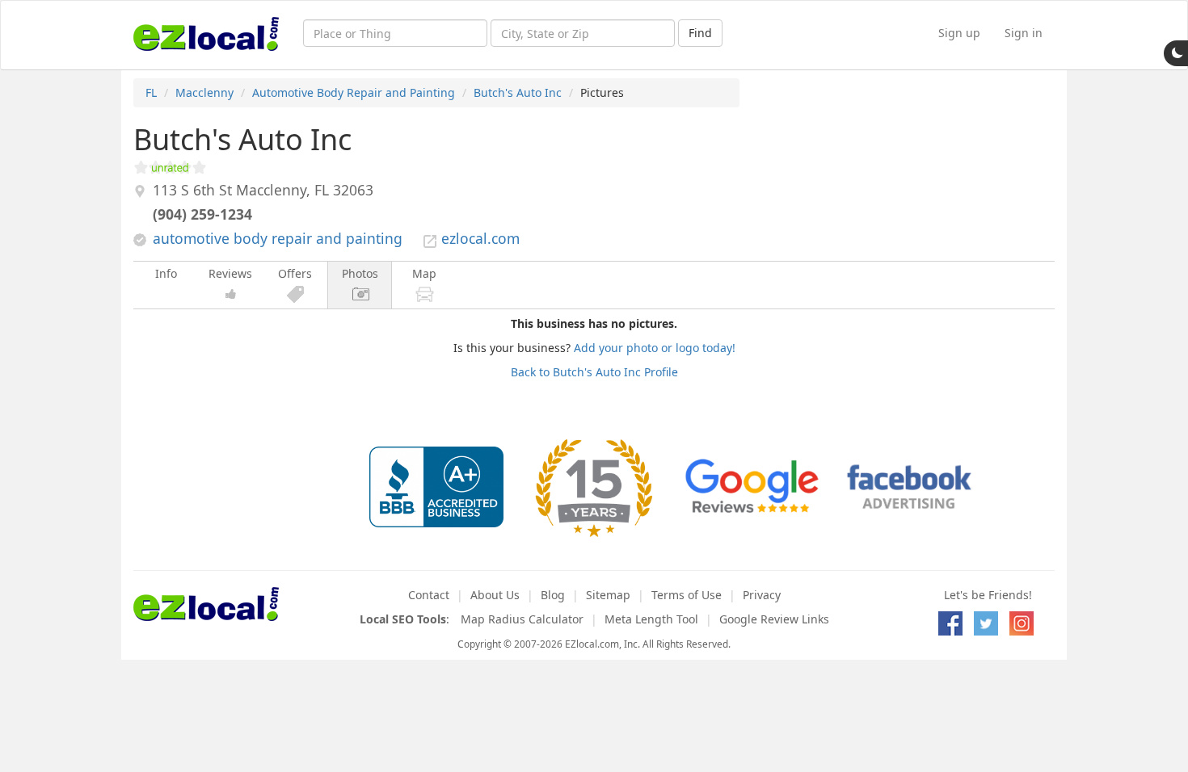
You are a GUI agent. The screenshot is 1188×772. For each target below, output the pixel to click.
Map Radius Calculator (522, 619)
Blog (553, 594)
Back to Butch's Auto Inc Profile (594, 372)
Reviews (230, 273)
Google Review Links (774, 619)
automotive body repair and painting (277, 238)
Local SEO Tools (403, 619)
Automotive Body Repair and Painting (353, 92)
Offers (295, 273)
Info (166, 273)
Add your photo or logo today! (654, 347)
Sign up (959, 32)
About (495, 594)
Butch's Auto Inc (518, 92)
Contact (428, 594)
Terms (686, 594)
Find (700, 32)
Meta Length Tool (651, 619)
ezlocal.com (480, 238)
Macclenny (204, 92)
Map (424, 273)
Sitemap (608, 594)
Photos (360, 273)
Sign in (1024, 32)
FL (151, 92)
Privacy (762, 594)
